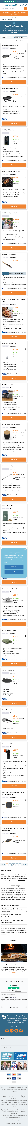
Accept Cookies (14, 566)
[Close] (25, 550)
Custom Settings (14, 571)
